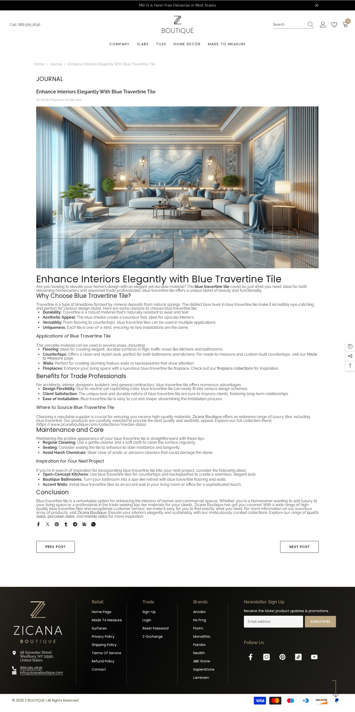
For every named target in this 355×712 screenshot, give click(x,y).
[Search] (293, 25)
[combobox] (289, 24)
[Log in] (323, 25)
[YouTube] (314, 657)
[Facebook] (38, 524)
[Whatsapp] (93, 524)
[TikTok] (298, 657)
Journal (56, 64)
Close (317, 5)
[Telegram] (75, 524)
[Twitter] (47, 524)
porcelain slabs (61, 516)
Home (39, 64)
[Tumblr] (66, 524)
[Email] (84, 524)
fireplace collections (235, 368)
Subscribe (320, 621)
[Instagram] (266, 657)
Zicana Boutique (207, 416)
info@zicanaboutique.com (41, 672)
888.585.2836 (29, 24)
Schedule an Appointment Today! (296, 5)
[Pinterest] (57, 524)
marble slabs (95, 516)
